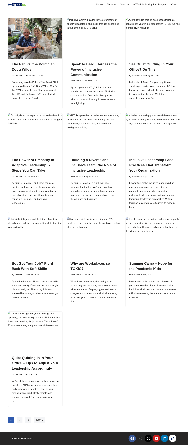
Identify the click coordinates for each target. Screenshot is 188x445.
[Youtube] (156, 438)
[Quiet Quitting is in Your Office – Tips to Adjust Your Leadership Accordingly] (35, 332)
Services (124, 4)
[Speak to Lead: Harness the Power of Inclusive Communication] (94, 38)
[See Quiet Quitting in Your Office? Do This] (153, 38)
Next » (39, 420)
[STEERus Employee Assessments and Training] (17, 4)
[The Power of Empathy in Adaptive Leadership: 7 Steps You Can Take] (35, 133)
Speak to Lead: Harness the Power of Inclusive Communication (93, 69)
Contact (175, 4)
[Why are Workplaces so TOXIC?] (94, 237)
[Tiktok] (172, 438)
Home (99, 4)
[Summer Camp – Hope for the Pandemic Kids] (153, 237)
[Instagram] (140, 438)
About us (111, 4)
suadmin (18, 75)
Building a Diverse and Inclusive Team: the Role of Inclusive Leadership (93, 165)
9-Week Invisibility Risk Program (150, 4)
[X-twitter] (148, 438)
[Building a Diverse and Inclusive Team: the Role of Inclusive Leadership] (94, 133)
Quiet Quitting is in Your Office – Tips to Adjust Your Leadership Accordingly (35, 363)
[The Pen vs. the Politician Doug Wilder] (35, 38)
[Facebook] (132, 438)
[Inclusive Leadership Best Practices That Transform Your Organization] (153, 133)
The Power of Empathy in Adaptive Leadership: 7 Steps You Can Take (33, 165)
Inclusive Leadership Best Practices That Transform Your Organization (151, 165)
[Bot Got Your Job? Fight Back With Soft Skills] (35, 237)
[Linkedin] (164, 438)
